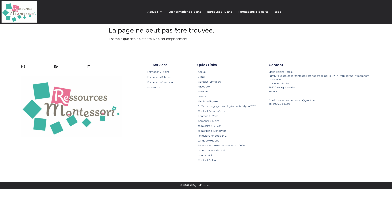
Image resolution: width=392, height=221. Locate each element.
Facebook (204, 86)
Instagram (204, 91)
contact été (205, 155)
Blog (278, 12)
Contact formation (209, 81)
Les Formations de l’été (211, 150)
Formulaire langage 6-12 (212, 136)
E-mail (201, 77)
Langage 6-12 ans (208, 140)
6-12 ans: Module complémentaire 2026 (221, 145)
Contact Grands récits (211, 111)
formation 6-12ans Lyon (212, 131)
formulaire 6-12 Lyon (210, 126)
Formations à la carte (253, 12)
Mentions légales (208, 101)
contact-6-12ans (208, 116)
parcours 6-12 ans (219, 12)
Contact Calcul (207, 160)
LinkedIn (202, 96)
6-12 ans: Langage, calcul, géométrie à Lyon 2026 (227, 106)
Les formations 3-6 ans (184, 12)
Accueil (152, 12)
